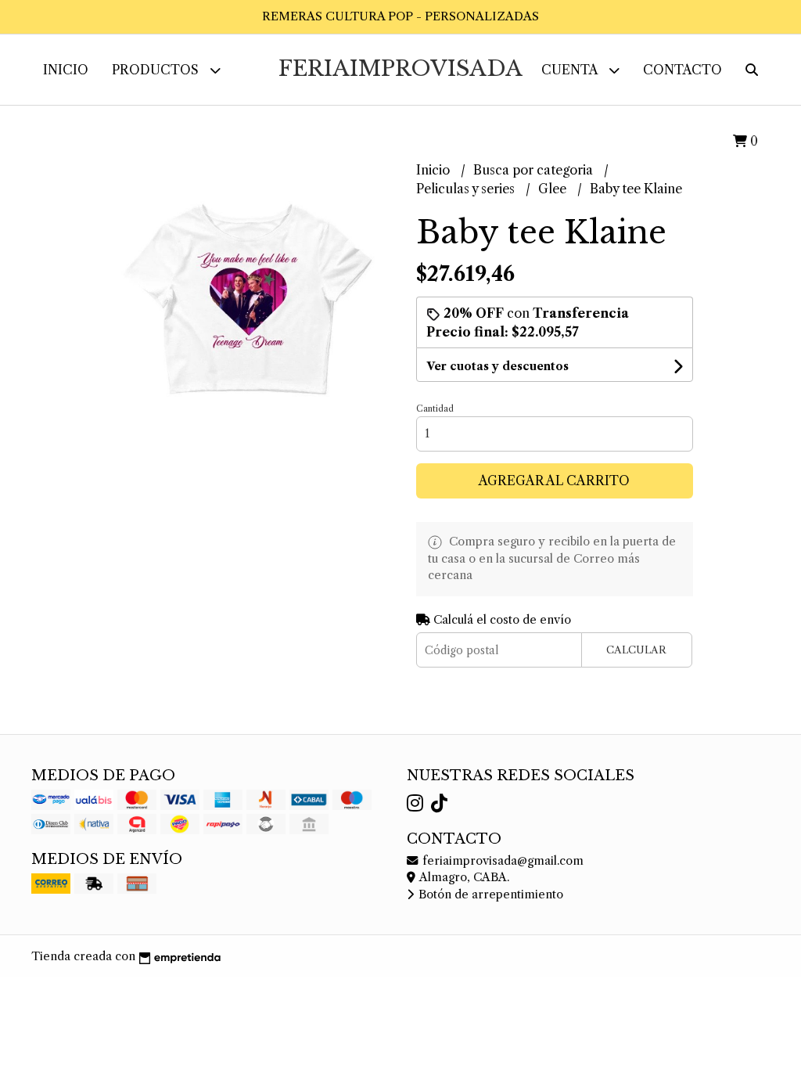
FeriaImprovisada (400, 68)
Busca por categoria (534, 170)
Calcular (636, 650)
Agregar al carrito (554, 480)
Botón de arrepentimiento (489, 894)
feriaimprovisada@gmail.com (501, 861)
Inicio (65, 69)
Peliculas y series (467, 188)
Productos (157, 69)
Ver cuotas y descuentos (497, 366)
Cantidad (435, 408)
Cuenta (571, 69)
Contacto (682, 69)
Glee (553, 188)
